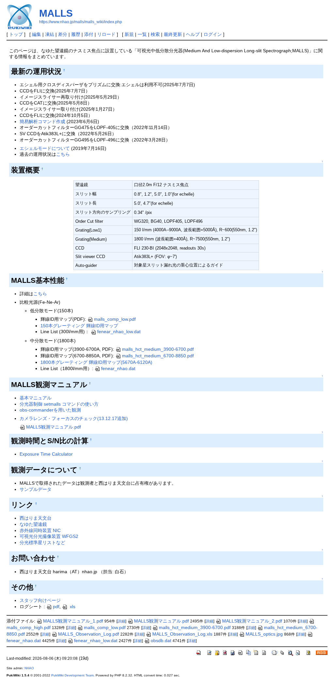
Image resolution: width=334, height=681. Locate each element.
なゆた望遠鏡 (33, 524)
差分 (62, 34)
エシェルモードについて (45, 148)
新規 (129, 34)
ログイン (213, 34)
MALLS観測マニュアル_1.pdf (73, 621)
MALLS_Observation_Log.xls (182, 634)
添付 (88, 34)
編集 (36, 34)
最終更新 (173, 34)
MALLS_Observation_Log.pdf (88, 634)
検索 (155, 34)
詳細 (121, 621)
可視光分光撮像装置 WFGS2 (49, 536)
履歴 (75, 34)
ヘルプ (193, 34)
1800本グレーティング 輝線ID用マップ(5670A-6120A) (96, 362)
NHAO (29, 668)
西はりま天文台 (36, 518)
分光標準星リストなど (42, 542)
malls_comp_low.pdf (115, 319)
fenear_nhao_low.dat (119, 331)
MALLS (56, 13)
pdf (56, 606)
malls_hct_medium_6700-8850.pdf (158, 355)
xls (71, 606)
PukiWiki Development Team (72, 675)
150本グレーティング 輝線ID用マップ (79, 325)
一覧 (142, 34)
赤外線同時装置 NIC (40, 530)
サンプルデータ (36, 489)
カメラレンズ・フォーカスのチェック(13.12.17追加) (74, 418)
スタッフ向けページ (40, 600)
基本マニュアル (36, 397)
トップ (16, 34)
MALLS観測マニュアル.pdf (53, 427)
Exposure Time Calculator (46, 454)
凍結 (49, 34)
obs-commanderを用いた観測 (50, 410)
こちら (63, 154)
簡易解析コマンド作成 (42, 121)
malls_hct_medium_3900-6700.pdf (158, 349)
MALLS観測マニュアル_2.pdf (252, 621)
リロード (106, 34)
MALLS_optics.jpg (264, 634)
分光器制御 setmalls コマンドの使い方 (59, 404)
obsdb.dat (161, 640)
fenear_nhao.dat (118, 368)
